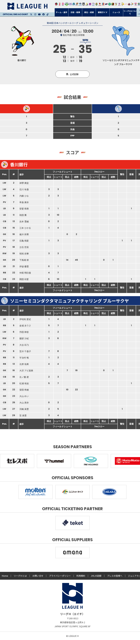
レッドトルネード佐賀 (99, 4)
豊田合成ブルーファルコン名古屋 (77, 4)
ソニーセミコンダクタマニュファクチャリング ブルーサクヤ (69, 301)
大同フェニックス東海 (80, 4)
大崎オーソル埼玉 (59, 4)
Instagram (35, 14)
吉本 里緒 (24, 221)
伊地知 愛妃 (25, 319)
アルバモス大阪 (86, 4)
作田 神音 (24, 332)
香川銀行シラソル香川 (132, 4)
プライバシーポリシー (60, 575)
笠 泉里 (23, 415)
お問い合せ (37, 575)
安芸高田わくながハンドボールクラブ (93, 4)
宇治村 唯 (24, 357)
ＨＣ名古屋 (116, 4)
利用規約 (80, 575)
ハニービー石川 (109, 4)
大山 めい (24, 396)
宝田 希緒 (24, 389)
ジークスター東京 (63, 4)
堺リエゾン (90, 4)
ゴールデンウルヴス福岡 (96, 4)
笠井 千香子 (25, 351)
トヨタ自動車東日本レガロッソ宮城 (56, 4)
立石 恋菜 (24, 247)
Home (5, 575)
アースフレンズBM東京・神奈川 (67, 4)
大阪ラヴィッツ (122, 4)
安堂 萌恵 (24, 208)
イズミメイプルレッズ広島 (129, 4)
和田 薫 (23, 215)
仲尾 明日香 (25, 272)
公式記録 (74, 74)
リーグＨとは (20, 575)
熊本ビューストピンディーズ (135, 4)
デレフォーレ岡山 (126, 4)
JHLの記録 (96, 575)
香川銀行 (19, 164)
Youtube (39, 14)
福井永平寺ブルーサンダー (73, 4)
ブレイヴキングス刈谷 (83, 4)
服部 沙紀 (24, 338)
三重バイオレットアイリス (119, 4)
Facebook (43, 14)
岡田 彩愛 (24, 279)
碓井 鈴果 (24, 234)
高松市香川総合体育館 (73, 35)
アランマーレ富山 (106, 4)
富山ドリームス (70, 4)
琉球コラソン (103, 4)
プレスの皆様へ (114, 575)
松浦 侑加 (24, 383)
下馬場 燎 (24, 260)
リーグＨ (27, 6)
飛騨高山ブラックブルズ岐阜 (112, 4)
